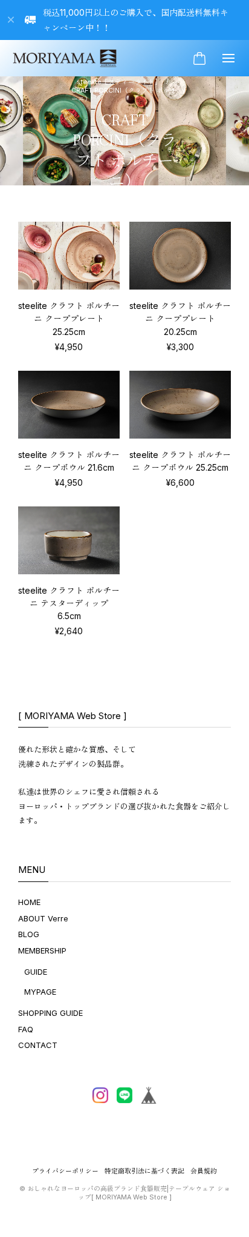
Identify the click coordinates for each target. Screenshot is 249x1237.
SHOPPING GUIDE (50, 1013)
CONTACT (37, 1045)
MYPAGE (40, 992)
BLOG (28, 934)
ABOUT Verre (43, 918)
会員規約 (203, 1171)
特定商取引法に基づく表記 (144, 1171)
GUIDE (35, 972)
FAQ (25, 1029)
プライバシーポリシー (65, 1171)
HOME (29, 902)
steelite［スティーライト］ (119, 82)
